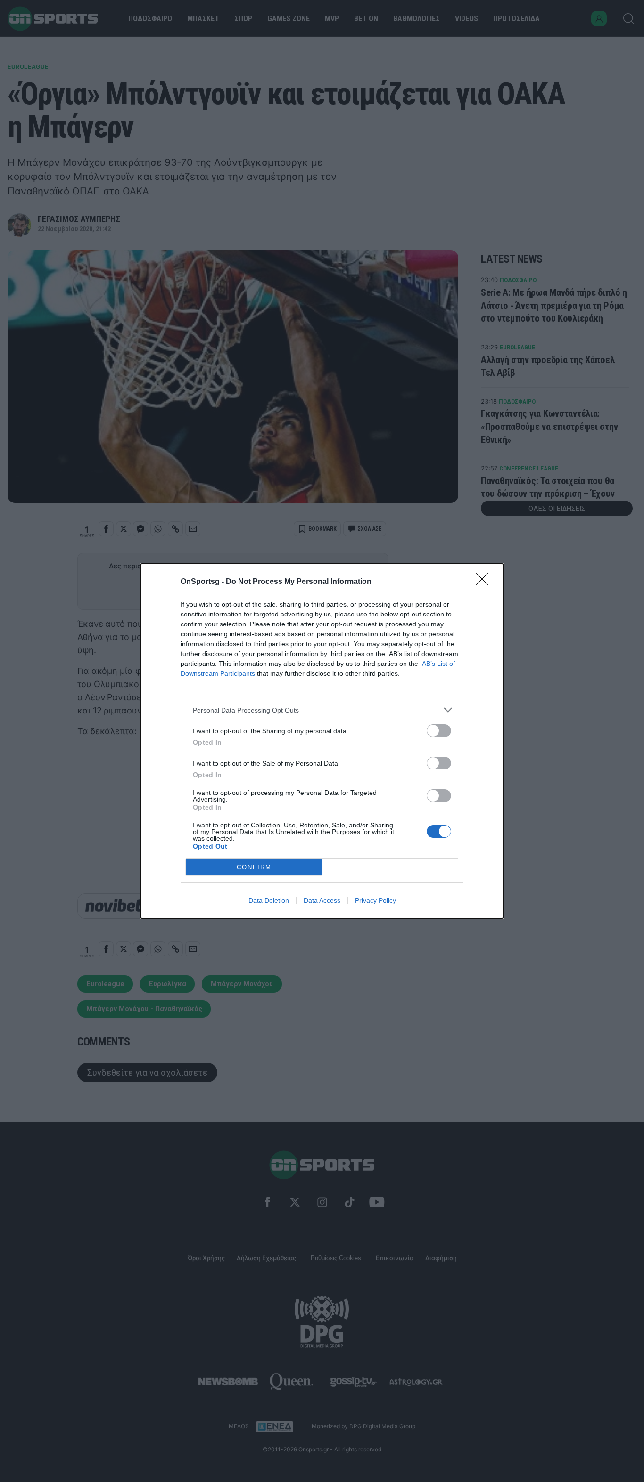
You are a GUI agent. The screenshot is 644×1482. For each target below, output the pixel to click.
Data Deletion (268, 900)
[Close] (485, 582)
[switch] (439, 730)
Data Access (322, 900)
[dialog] (322, 741)
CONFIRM (254, 867)
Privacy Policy (375, 900)
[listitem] (322, 710)
